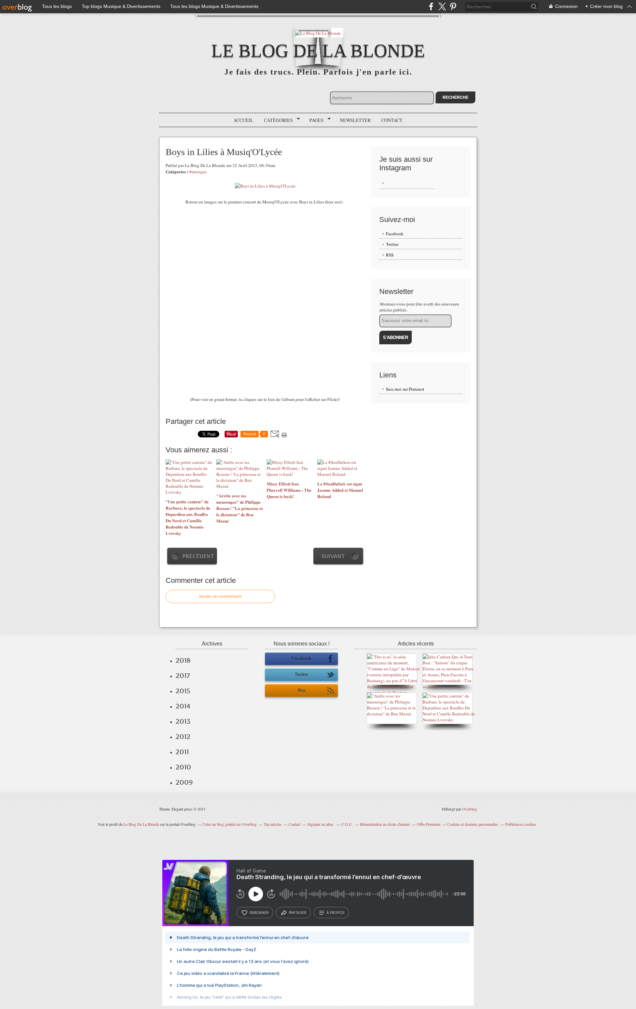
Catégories (276, 120)
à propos (335, 913)
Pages (314, 120)
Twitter (392, 244)
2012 (183, 737)
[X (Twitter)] (442, 6)
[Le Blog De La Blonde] (318, 32)
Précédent (198, 556)
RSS (390, 255)
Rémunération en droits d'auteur (385, 824)
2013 (183, 721)
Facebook (394, 234)
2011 (182, 752)
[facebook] (431, 6)
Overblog (469, 809)
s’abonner (259, 913)
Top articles (273, 824)
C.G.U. (347, 824)
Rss (301, 690)
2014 (183, 706)
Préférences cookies (520, 824)
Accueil (243, 120)
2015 (183, 691)
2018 (183, 660)
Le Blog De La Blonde (318, 50)
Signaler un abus (321, 824)
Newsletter (355, 120)
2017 (183, 676)
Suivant (333, 556)
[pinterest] (453, 6)
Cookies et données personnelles (472, 824)
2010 (183, 767)
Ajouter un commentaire (220, 596)
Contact (391, 120)
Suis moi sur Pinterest (405, 389)
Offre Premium (428, 824)
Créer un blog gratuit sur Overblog (229, 824)
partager (297, 913)
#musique (198, 172)
